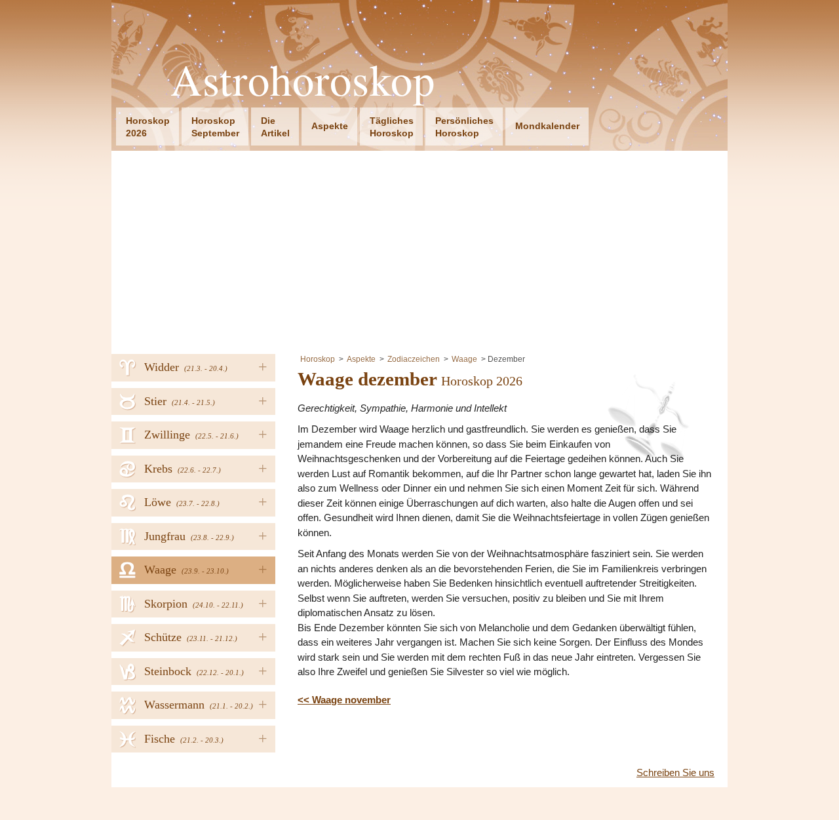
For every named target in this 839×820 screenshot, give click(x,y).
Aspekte (329, 126)
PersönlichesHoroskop (464, 126)
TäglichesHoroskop (392, 126)
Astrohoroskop (302, 79)
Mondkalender (547, 126)
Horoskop (317, 359)
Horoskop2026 (148, 126)
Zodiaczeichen (413, 359)
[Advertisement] (419, 249)
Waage (464, 359)
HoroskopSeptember (215, 126)
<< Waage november (344, 699)
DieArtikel (275, 126)
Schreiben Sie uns (675, 772)
